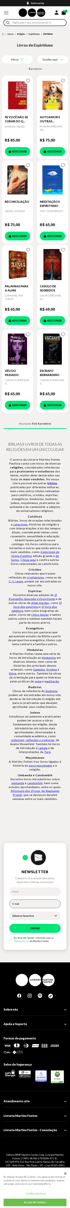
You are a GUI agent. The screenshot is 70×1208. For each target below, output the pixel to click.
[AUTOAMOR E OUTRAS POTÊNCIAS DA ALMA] (52, 95)
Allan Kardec (40, 602)
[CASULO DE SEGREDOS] (52, 264)
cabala (43, 748)
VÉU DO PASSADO (12, 372)
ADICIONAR (19, 151)
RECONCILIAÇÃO (17, 201)
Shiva (12, 673)
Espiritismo (34, 34)
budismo (52, 691)
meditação (52, 681)
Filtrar (15, 59)
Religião (21, 34)
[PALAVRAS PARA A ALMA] (17, 264)
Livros (11, 34)
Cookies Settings (36, 1193)
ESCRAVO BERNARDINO (49, 372)
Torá (47, 751)
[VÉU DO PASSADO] (17, 349)
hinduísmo (49, 657)
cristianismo (35, 577)
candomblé (35, 783)
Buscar (8, 23)
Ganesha (39, 669)
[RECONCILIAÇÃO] (17, 180)
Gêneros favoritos (23, 915)
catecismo (20, 524)
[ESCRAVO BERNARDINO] (52, 349)
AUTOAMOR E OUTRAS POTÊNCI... (50, 119)
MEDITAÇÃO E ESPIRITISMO (50, 203)
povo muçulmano (40, 765)
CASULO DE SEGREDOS (48, 288)
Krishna (51, 669)
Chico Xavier (40, 614)
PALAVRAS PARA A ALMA (16, 288)
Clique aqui (28, 559)
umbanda (17, 783)
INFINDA (48, 34)
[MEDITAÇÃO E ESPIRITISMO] (52, 180)
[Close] (65, 1173)
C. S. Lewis (16, 581)
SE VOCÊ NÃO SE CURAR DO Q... (16, 119)
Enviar (35, 928)
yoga (38, 681)
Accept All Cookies (35, 1202)
